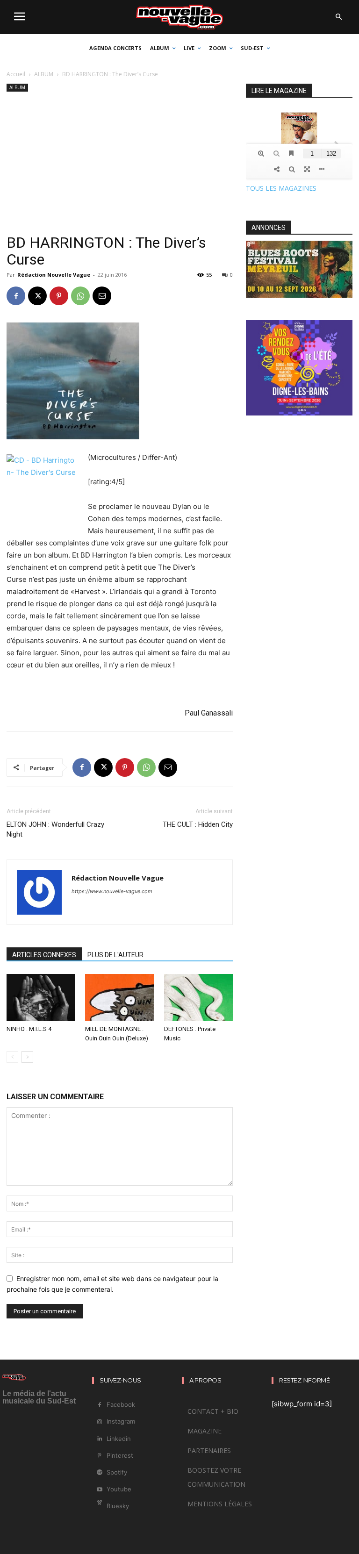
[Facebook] (16, 295)
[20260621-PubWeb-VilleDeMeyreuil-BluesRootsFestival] (299, 295)
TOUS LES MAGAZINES (281, 188)
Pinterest (120, 1455)
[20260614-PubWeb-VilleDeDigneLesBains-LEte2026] (299, 412)
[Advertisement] (120, 164)
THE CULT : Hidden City (198, 824)
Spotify (117, 1472)
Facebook (121, 1404)
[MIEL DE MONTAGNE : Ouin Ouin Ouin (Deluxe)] (119, 997)
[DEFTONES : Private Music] (198, 997)
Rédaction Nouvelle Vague (53, 274)
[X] (37, 295)
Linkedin (119, 1438)
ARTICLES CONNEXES (44, 955)
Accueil (16, 74)
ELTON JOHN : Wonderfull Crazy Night (55, 829)
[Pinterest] (59, 295)
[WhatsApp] (80, 295)
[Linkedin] (99, 1439)
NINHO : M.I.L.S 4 (29, 1028)
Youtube (119, 1489)
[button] (338, 17)
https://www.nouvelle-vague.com (112, 891)
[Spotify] (99, 1472)
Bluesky (118, 1506)
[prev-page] (12, 1057)
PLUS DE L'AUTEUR (115, 955)
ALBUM (43, 74)
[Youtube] (99, 1489)
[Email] (102, 295)
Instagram (121, 1421)
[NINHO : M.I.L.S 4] (41, 997)
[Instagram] (99, 1422)
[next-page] (27, 1057)
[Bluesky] (99, 1506)
